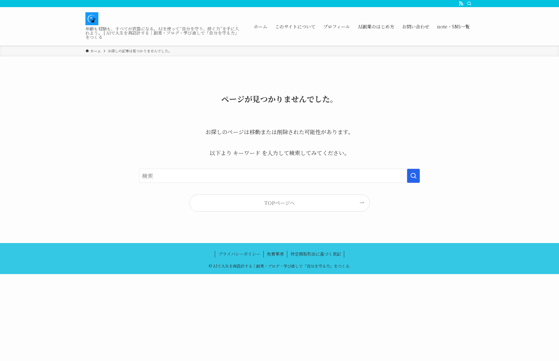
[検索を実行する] (413, 176)
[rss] (461, 3)
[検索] (469, 3)
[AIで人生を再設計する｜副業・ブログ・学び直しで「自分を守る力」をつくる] (91, 18)
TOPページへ (279, 202)
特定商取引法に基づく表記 (315, 254)
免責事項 (275, 254)
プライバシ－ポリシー (239, 254)
